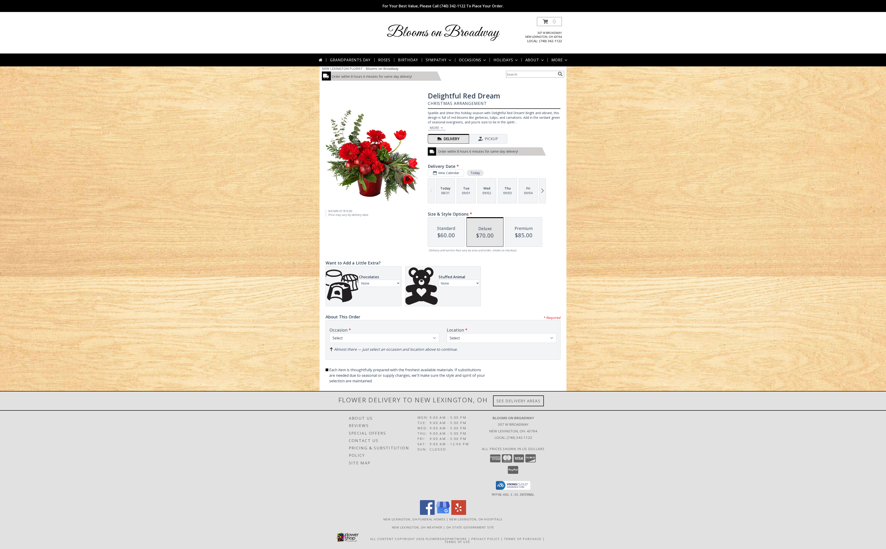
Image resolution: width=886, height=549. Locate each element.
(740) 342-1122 (550, 41)
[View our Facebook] (427, 513)
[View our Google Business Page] (443, 513)
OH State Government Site (470, 527)
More (557, 59)
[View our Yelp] (458, 513)
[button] (549, 21)
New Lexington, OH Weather (417, 527)
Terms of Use (457, 542)
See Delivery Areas (519, 401)
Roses (384, 59)
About (532, 59)
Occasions (470, 59)
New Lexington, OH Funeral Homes (414, 519)
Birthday (408, 59)
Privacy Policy (485, 539)
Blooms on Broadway (443, 33)
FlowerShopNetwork (446, 539)
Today (475, 173)
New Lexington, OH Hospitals (476, 519)
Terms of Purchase (523, 539)
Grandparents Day (350, 59)
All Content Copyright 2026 (397, 539)
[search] (560, 74)
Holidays (503, 59)
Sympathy (436, 59)
